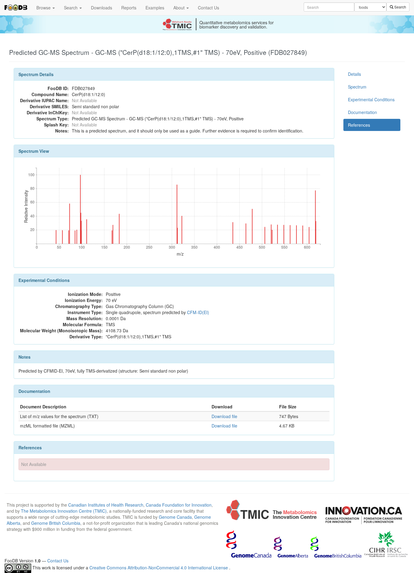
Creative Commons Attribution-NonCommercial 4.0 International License (159, 568)
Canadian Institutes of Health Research (105, 505)
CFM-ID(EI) (198, 312)
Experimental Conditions (371, 99)
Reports (128, 8)
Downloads (101, 8)
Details (354, 74)
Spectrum (357, 87)
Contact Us (208, 8)
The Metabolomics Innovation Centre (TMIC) (64, 511)
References (359, 125)
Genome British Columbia (55, 523)
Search (71, 8)
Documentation (362, 112)
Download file (224, 416)
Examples (154, 8)
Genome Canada (175, 517)
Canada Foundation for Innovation (179, 505)
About (179, 8)
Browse (44, 8)
